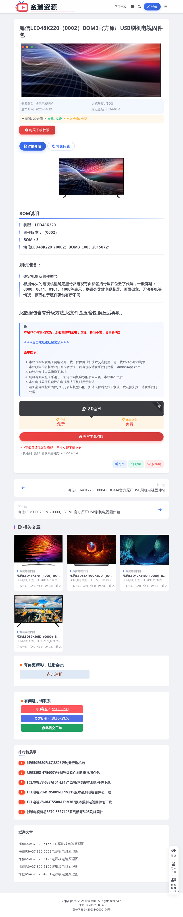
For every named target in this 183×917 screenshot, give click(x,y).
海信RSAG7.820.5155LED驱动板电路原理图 (51, 843)
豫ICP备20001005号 (91, 905)
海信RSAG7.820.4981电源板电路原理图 (48, 874)
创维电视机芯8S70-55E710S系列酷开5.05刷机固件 (65, 811)
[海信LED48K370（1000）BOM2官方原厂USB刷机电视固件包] (38, 550)
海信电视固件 (44, 103)
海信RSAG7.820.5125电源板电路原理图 (48, 859)
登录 (154, 6)
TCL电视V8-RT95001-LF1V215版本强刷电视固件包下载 (69, 792)
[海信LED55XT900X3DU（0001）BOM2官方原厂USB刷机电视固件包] (91, 550)
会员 (63, 419)
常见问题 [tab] (63, 146)
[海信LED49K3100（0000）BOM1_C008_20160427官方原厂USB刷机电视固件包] (144, 550)
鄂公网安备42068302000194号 (91, 909)
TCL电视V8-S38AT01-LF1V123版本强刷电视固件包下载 (69, 782)
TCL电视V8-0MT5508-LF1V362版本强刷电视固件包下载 (69, 802)
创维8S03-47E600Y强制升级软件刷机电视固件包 (63, 772)
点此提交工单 (52, 728)
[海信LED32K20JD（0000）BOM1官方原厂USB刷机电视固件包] (38, 611)
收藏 (138, 464)
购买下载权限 (39, 130)
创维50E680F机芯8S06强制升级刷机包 (56, 762)
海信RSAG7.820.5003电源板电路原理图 (48, 851)
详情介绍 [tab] (34, 146)
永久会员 (131, 419)
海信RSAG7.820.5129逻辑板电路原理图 (48, 866)
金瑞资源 (90, 901)
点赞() (156, 464)
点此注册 (55, 674)
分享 (122, 464)
